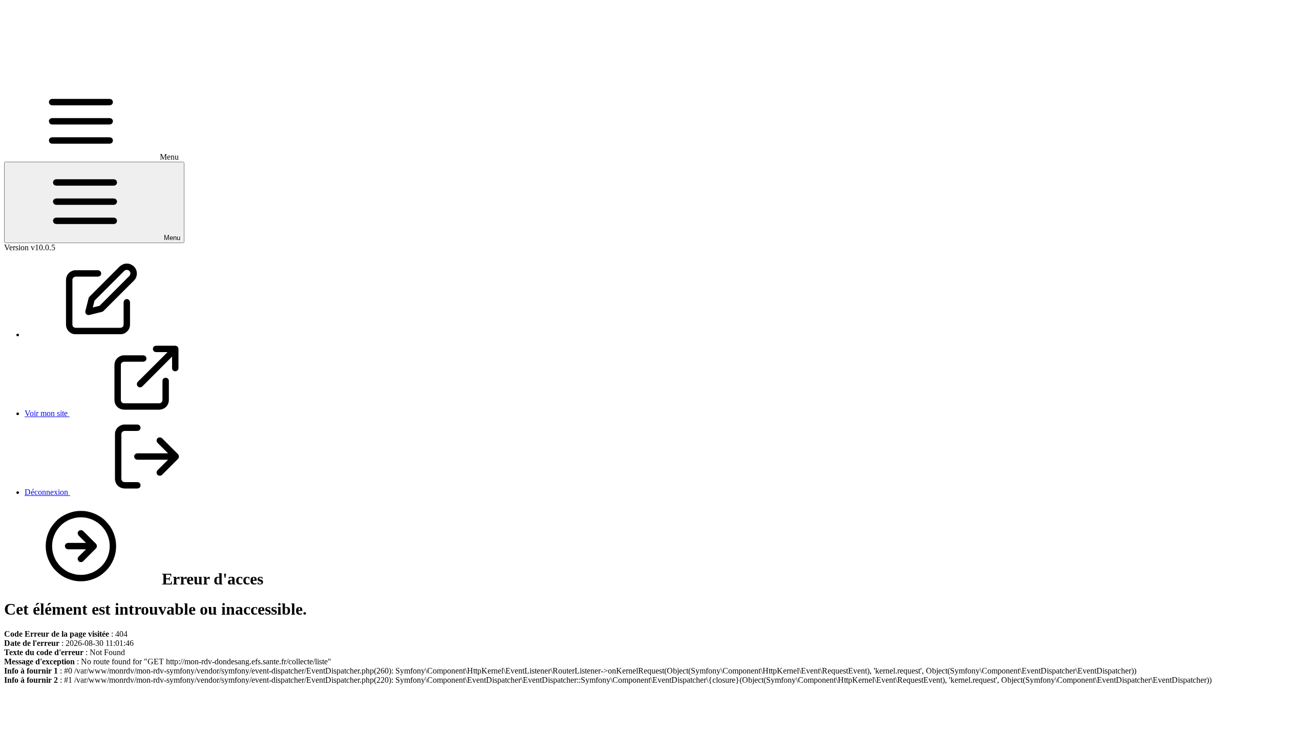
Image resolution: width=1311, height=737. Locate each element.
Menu (171, 238)
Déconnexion (47, 492)
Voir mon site (47, 413)
